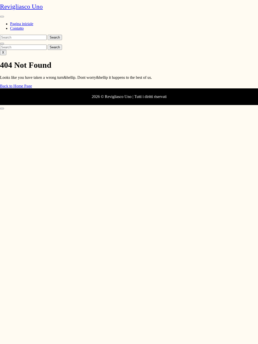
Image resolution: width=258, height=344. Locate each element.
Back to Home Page (16, 86)
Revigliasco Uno (21, 6)
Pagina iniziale (21, 24)
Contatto (17, 28)
